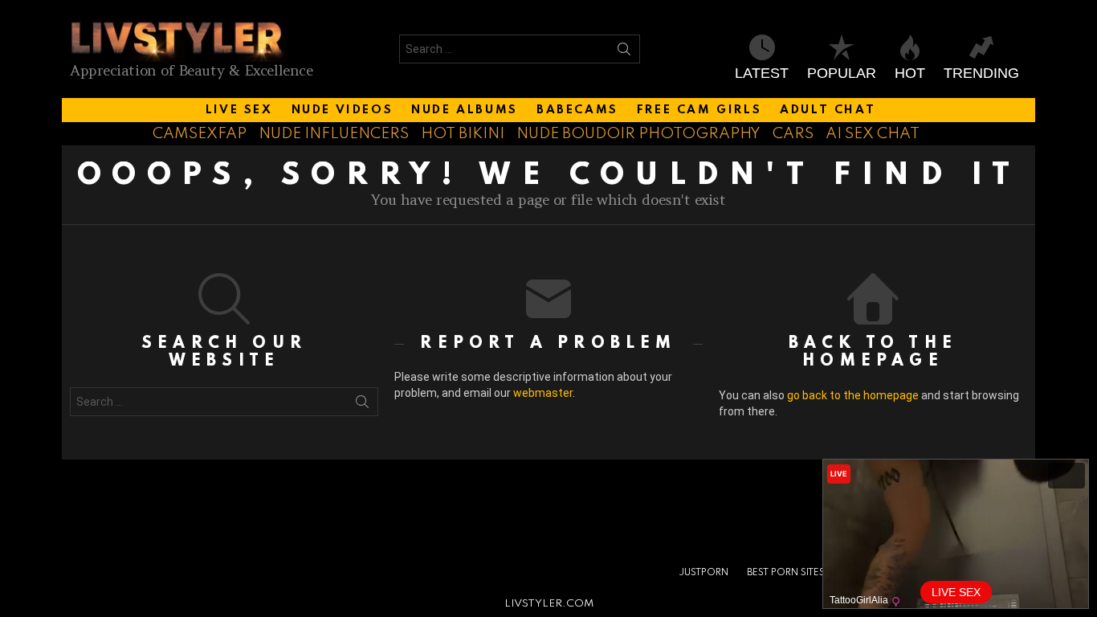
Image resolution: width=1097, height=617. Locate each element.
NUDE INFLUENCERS (334, 133)
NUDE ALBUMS (464, 110)
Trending (981, 73)
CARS (793, 133)
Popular (841, 73)
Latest (762, 73)
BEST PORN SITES (786, 573)
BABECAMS (577, 110)
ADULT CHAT (827, 110)
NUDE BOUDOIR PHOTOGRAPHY (638, 133)
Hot (910, 73)
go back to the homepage (853, 395)
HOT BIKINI (462, 133)
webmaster (543, 392)
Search (624, 52)
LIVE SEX (239, 110)
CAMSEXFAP (200, 133)
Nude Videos (343, 110)
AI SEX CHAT (873, 133)
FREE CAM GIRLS (699, 110)
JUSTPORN (703, 573)
